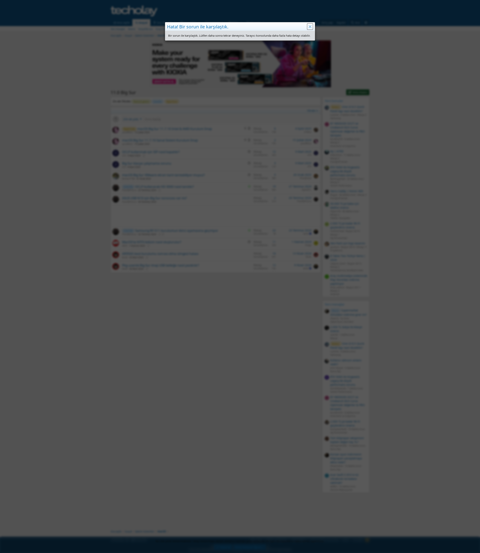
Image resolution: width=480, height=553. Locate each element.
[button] (310, 26)
